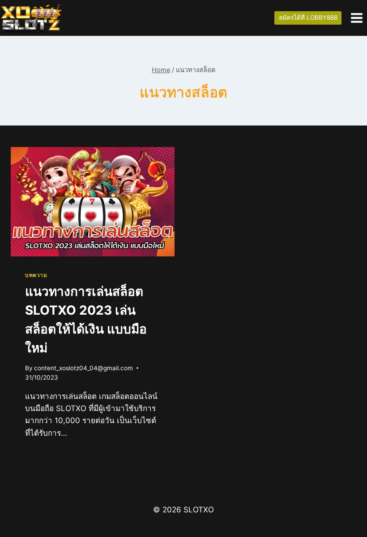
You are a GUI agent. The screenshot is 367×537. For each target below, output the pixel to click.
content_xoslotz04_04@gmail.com (83, 368)
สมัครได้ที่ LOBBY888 (308, 17)
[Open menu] (356, 18)
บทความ (36, 275)
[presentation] (93, 201)
